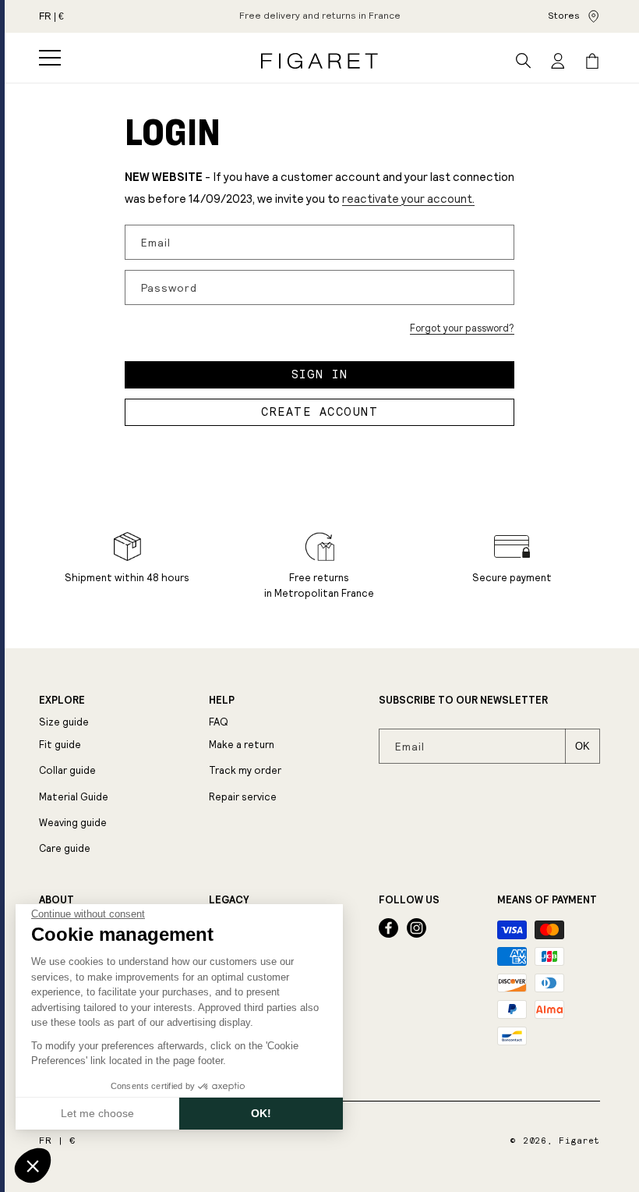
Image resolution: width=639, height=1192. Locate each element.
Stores (564, 15)
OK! (261, 1113)
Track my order (245, 770)
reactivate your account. (408, 198)
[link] (320, 16)
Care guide (64, 848)
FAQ (218, 722)
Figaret (579, 1141)
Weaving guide (73, 822)
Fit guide (60, 744)
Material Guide (73, 797)
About (56, 900)
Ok (582, 746)
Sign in (319, 374)
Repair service (243, 797)
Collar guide (67, 770)
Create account (319, 412)
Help (222, 700)
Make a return (241, 744)
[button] (50, 58)
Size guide (64, 722)
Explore (62, 700)
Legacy (229, 900)
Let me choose (97, 1113)
